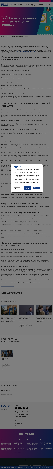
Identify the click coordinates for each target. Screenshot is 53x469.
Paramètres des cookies (17, 188)
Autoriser (36, 187)
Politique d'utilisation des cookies (29, 182)
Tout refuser (27, 188)
